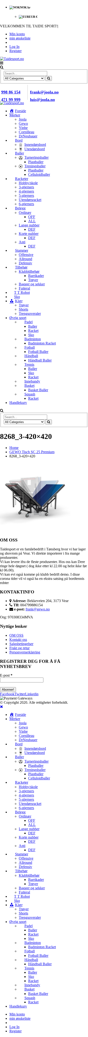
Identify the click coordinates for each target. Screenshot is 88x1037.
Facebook (7, 694)
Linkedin (31, 694)
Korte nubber (28, 234)
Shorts (23, 309)
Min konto (17, 34)
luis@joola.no (42, 99)
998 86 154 (10, 92)
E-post (6, 675)
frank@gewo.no (38, 609)
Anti (22, 242)
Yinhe (23, 128)
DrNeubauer (28, 136)
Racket (33, 331)
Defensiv (25, 263)
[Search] (48, 78)
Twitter (20, 694)
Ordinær (25, 213)
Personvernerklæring (24, 652)
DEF (31, 229)
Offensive (26, 255)
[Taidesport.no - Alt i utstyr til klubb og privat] (12, 59)
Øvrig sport (17, 318)
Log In (14, 47)
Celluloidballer (39, 174)
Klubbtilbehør (29, 271)
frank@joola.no (44, 92)
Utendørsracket (30, 200)
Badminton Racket (42, 343)
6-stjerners (26, 204)
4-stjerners (26, 191)
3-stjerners (26, 187)
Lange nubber (29, 225)
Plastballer (35, 162)
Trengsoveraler (30, 314)
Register (15, 51)
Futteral (24, 288)
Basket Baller (38, 390)
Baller (32, 326)
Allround (25, 259)
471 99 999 (10, 99)
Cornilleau (26, 132)
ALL (32, 221)
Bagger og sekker (32, 284)
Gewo (23, 124)
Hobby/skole (28, 183)
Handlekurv (18, 403)
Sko (31, 335)
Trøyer (33, 280)
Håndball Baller (40, 360)
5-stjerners (26, 195)
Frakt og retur (19, 648)
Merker (14, 115)
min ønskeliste (20, 38)
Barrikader (36, 276)
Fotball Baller (38, 352)
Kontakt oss (18, 640)
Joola (23, 119)
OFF (31, 217)
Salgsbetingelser (21, 644)
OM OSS (16, 635)
